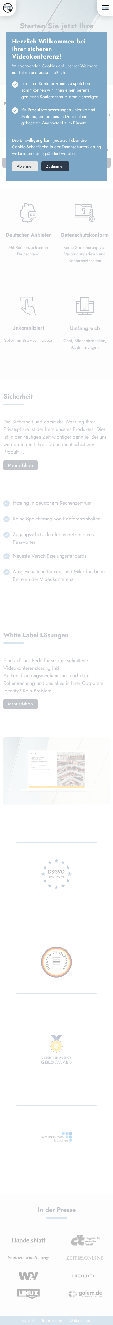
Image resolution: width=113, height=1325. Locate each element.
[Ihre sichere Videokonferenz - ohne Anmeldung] (8, 8)
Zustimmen (55, 166)
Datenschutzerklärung (81, 147)
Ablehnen (25, 166)
